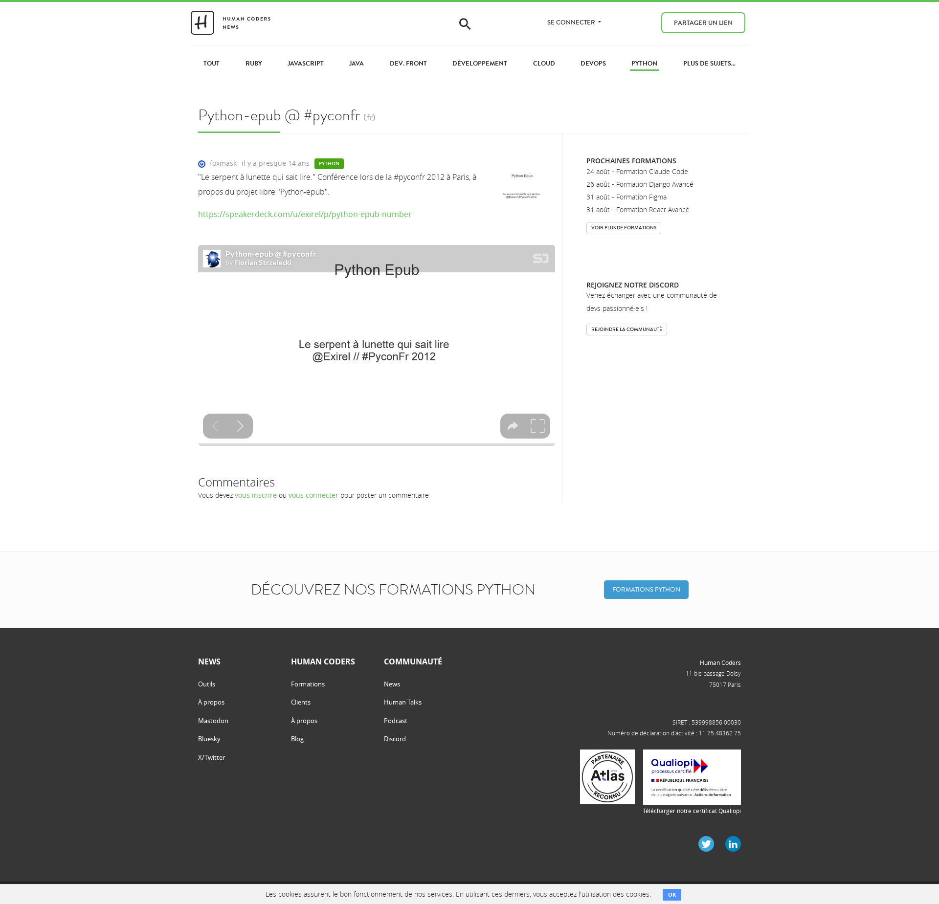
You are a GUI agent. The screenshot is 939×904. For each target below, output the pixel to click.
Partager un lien (703, 22)
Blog (297, 738)
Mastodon (213, 720)
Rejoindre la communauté (626, 329)
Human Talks (403, 702)
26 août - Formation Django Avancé (639, 184)
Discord (395, 738)
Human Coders (720, 662)
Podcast (395, 720)
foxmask (223, 163)
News (392, 684)
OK (672, 894)
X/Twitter (211, 757)
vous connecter (313, 495)
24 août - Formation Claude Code (637, 171)
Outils (206, 684)
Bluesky (209, 738)
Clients (301, 702)
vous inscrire (256, 495)
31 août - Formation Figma (626, 196)
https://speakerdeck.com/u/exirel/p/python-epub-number (305, 214)
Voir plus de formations (623, 227)
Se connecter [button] (572, 22)
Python (329, 163)
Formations (308, 684)
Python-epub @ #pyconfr (279, 115)
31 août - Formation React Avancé (638, 209)
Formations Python (646, 589)
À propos (211, 702)
